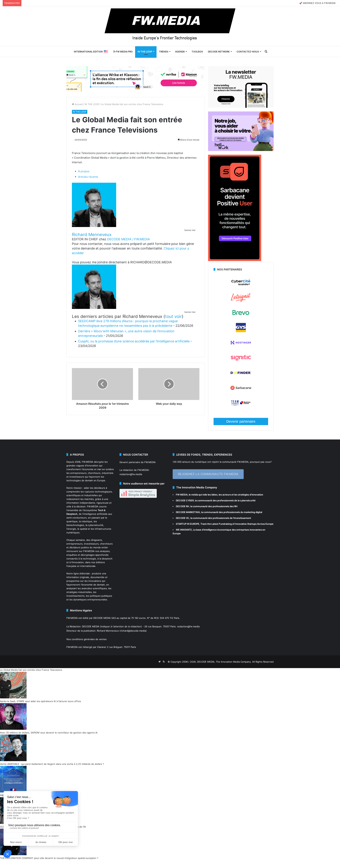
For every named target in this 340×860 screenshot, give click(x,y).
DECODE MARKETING (188, 512)
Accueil (78, 104)
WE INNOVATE (184, 529)
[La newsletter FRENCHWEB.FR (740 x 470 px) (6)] (241, 106)
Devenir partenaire (240, 421)
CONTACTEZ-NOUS (248, 51)
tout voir (173, 316)
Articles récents (88, 176)
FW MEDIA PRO (124, 51)
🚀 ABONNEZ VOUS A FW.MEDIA (317, 3)
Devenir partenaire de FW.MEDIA (138, 462)
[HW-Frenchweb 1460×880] (241, 150)
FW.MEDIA (87, 461)
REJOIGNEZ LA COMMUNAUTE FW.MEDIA (208, 474)
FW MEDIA (182, 494)
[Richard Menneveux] (94, 226)
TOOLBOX (197, 51)
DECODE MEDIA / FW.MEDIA (128, 239)
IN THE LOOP (145, 51)
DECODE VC (182, 518)
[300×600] (234, 260)
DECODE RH (182, 506)
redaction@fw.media (131, 474)
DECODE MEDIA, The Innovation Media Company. (224, 661)
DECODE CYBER (185, 500)
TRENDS (163, 51)
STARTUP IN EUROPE (187, 523)
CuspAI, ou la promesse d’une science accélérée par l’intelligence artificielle (133, 341)
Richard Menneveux (92, 234)
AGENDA (180, 51)
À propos (83, 171)
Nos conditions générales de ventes (86, 639)
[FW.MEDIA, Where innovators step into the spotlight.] (170, 26)
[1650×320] (135, 78)
